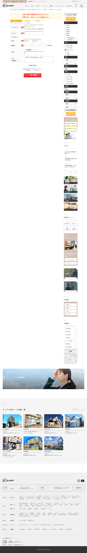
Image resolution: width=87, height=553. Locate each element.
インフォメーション (31, 496)
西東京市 (77, 504)
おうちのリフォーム (71, 263)
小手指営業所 (68, 328)
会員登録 (81, 6)
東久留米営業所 (69, 347)
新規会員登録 (78, 487)
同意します (29, 70)
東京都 (67, 29)
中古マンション (70, 50)
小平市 (45, 506)
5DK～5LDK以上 (70, 83)
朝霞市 (71, 504)
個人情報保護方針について (19, 544)
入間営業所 (68, 337)
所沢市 (20, 504)
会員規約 (10, 544)
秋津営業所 (68, 343)
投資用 (68, 54)
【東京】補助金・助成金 (59, 524)
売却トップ (22, 1)
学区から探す (40, 503)
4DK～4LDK (69, 81)
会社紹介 (51, 6)
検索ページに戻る (70, 19)
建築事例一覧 (31, 520)
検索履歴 (36, 508)
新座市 (66, 504)
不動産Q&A (38, 497)
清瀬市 (33, 506)
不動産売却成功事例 (73, 514)
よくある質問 (56, 498)
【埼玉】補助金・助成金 (46, 524)
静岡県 (67, 33)
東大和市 (27, 506)
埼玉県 (67, 25)
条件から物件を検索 (23, 503)
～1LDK (68, 74)
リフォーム (45, 6)
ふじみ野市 (48, 504)
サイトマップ (64, 498)
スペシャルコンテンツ (60, 6)
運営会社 (4, 544)
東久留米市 (39, 506)
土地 (68, 52)
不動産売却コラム (36, 515)
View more (71, 171)
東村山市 (21, 506)
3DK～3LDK (69, 79)
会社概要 (67, 304)
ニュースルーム (41, 1)
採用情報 (67, 307)
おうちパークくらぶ (57, 497)
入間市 (31, 504)
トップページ (22, 496)
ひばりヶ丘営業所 (69, 340)
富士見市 (55, 504)
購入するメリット (46, 497)
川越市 (26, 504)
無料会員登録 (43, 508)
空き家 (56, 513)
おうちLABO (70, 259)
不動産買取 (50, 513)
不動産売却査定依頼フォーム (25, 515)
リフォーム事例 (34, 524)
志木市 (60, 504)
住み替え (38, 513)
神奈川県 (68, 31)
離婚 (44, 513)
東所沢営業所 (68, 334)
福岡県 (67, 35)
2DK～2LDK (69, 77)
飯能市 (36, 504)
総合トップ (6, 1)
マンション (64, 503)
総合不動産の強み (30, 497)
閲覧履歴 (30, 508)
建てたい (39, 6)
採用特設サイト (31, 1)
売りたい (33, 6)
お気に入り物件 (22, 508)
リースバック (62, 513)
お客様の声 (63, 496)
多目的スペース (66, 497)
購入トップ (14, 1)
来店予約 (67, 310)
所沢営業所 (68, 331)
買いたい (27, 6)
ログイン (76, 6)
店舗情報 (12, 488)
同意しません (37, 70)
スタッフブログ (55, 496)
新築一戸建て (70, 45)
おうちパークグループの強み (73, 496)
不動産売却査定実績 (62, 514)
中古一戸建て (70, 47)
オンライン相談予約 (47, 498)
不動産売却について (23, 513)
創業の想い (21, 497)
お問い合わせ (69, 6)
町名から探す (32, 503)
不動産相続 (32, 513)
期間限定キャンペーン (76, 497)
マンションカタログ (77, 503)
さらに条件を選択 (71, 110)
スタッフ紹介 (46, 496)
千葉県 (67, 27)
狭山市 (42, 504)
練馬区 (51, 506)
